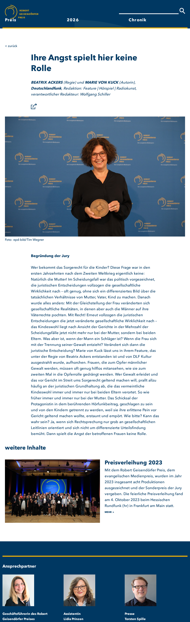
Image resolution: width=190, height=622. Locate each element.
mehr (108, 512)
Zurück (12, 46)
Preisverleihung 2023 (133, 463)
